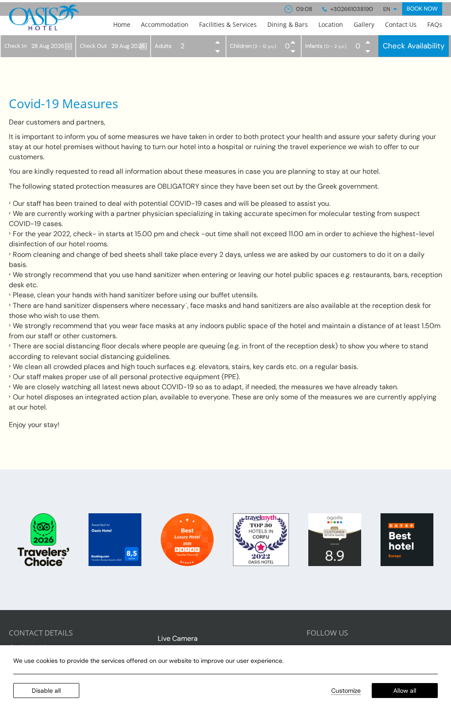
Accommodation (165, 24)
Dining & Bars (287, 24)
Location (330, 24)
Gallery (364, 24)
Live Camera (178, 638)
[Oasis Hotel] (44, 17)
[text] (407, 539)
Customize (346, 690)
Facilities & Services (228, 24)
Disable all (46, 690)
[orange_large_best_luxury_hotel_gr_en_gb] (188, 539)
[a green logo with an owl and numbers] (44, 539)
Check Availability (413, 46)
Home (121, 24)
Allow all (404, 690)
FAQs (434, 24)
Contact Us (401, 24)
